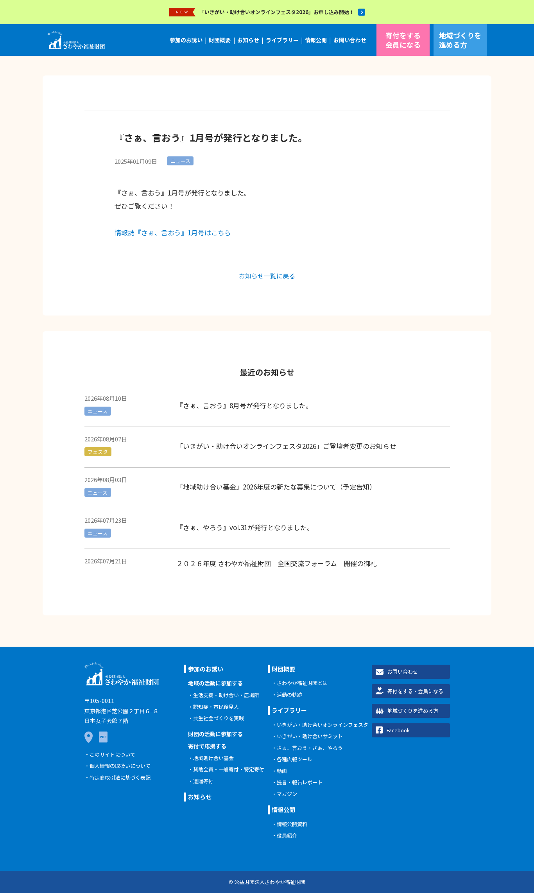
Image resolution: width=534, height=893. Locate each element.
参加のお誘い (186, 40)
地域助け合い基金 (213, 758)
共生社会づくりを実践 (218, 718)
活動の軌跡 (289, 694)
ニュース (180, 161)
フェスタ (98, 451)
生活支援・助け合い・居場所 (226, 695)
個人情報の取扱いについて (120, 765)
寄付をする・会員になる (415, 691)
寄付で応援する (207, 746)
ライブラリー (282, 40)
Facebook (398, 730)
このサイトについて (112, 754)
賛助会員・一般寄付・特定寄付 (228, 769)
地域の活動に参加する (215, 683)
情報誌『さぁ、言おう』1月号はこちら (173, 232)
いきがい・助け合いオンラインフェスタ (322, 724)
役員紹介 (287, 835)
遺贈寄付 (203, 781)
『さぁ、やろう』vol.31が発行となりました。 (245, 527)
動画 (282, 771)
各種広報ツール (294, 759)
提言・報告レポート (300, 782)
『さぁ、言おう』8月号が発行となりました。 (244, 405)
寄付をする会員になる (403, 39)
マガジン (287, 794)
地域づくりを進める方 (460, 39)
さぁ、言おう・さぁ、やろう (310, 747)
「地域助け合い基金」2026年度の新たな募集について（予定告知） (276, 486)
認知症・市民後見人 (216, 706)
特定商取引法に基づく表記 (120, 777)
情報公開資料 (292, 824)
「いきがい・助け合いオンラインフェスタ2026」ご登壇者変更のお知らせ (286, 446)
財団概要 (220, 40)
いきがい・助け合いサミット (310, 736)
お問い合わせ (349, 40)
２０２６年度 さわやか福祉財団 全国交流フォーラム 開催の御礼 (276, 563)
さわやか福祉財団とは (302, 683)
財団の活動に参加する (215, 734)
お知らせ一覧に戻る (267, 275)
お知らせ (248, 40)
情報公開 (316, 40)
